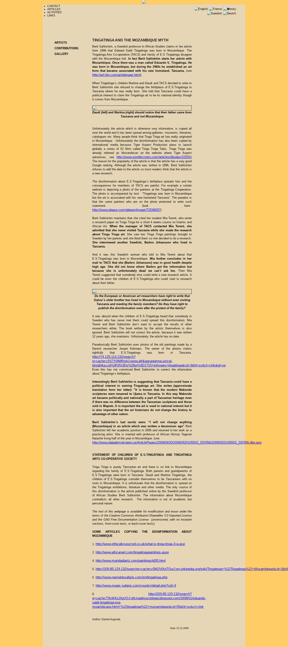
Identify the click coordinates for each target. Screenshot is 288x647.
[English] (201, 9)
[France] (216, 9)
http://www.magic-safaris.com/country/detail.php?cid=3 (136, 585)
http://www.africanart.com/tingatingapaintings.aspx (132, 552)
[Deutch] (229, 13)
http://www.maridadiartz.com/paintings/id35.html (131, 560)
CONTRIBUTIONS (66, 48)
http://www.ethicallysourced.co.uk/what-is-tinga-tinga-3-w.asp (140, 544)
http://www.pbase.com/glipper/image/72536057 (126, 210)
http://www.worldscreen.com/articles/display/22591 (154, 157)
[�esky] (229, 9)
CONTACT (53, 6)
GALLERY (61, 54)
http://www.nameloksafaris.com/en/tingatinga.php (131, 577)
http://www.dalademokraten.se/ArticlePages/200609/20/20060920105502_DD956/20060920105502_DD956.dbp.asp (176, 442)
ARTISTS (60, 42)
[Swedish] (215, 13)
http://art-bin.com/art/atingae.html (116, 75)
